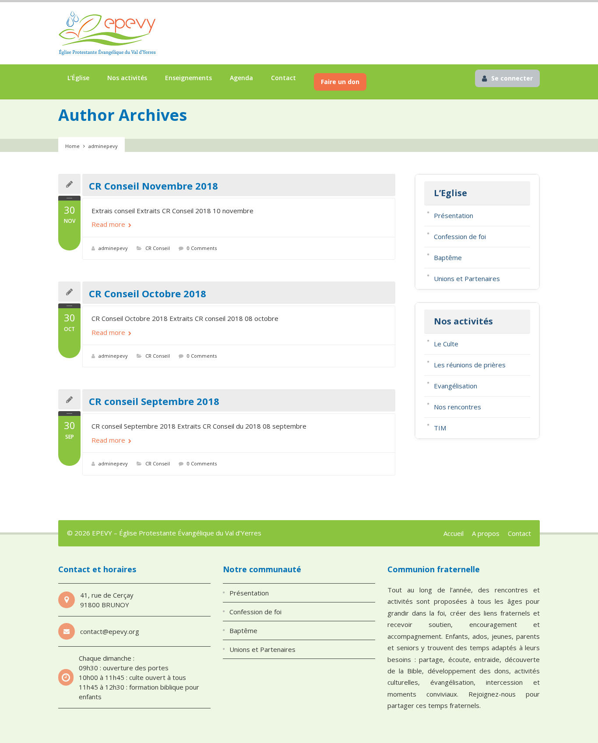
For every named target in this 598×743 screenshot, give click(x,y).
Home (72, 146)
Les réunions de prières (470, 364)
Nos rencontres (457, 406)
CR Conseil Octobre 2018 (147, 293)
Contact (283, 78)
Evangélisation (455, 385)
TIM (440, 427)
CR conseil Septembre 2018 (154, 401)
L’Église (78, 78)
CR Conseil (157, 248)
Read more (109, 224)
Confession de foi (460, 236)
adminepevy (113, 248)
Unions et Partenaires (467, 278)
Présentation (453, 215)
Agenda (241, 78)
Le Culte (446, 343)
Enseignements (188, 78)
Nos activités (127, 78)
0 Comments (202, 248)
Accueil (453, 533)
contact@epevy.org (109, 631)
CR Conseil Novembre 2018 (153, 185)
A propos (486, 533)
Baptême (448, 257)
